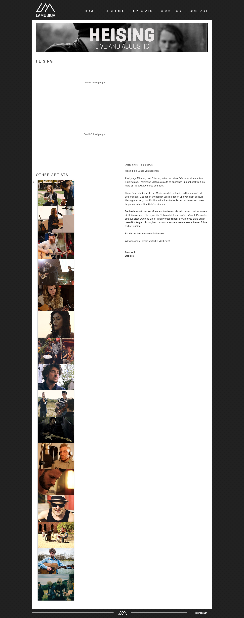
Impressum (201, 612)
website (129, 255)
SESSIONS (115, 10)
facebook (130, 252)
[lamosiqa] (45, 14)
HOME (90, 10)
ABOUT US (171, 10)
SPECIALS (143, 10)
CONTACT (199, 10)
